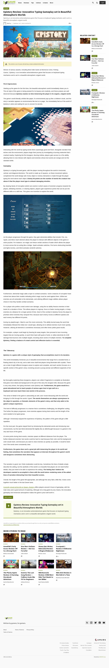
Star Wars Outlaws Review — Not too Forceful (28, 548)
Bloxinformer (102, 650)
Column (45, 3)
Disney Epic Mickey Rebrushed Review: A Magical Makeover (46, 548)
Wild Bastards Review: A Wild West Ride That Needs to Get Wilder (45, 576)
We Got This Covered (86, 645)
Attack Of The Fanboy (100, 643)
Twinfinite (75, 643)
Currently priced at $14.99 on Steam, (19, 487)
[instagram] (91, 622)
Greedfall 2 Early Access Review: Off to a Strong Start (10, 548)
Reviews (26, 3)
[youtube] (104, 622)
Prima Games (65, 645)
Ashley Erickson (25, 582)
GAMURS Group (102, 656)
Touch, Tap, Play (64, 650)
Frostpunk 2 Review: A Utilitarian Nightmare (63, 548)
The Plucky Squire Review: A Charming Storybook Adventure (10, 576)
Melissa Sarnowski (8, 553)
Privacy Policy (30, 629)
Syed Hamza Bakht (43, 582)
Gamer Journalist (64, 648)
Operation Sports (86, 648)
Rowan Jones (42, 553)
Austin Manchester (8, 582)
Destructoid (102, 645)
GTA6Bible (66, 652)
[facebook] (99, 622)
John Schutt (24, 553)
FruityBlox (88, 650)
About (5, 629)
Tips (32, 3)
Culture (38, 3)
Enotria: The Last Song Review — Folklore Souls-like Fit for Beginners (28, 576)
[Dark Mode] (97, 2)
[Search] (93, 2)
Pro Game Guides (64, 643)
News (20, 3)
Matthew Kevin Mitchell (62, 577)
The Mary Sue (102, 648)
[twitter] (95, 622)
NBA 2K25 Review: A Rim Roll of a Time (63, 574)
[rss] (87, 622)
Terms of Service (19, 629)
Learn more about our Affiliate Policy (11, 524)
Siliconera (75, 645)
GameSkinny (74, 648)
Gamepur (89, 643)
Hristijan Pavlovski (61, 553)
